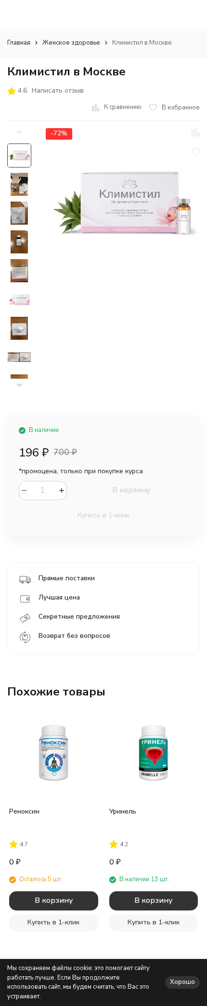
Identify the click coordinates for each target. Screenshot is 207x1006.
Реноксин (24, 811)
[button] (19, 385)
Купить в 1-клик (103, 515)
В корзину (131, 490)
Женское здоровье (71, 42)
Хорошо (182, 982)
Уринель (122, 811)
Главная (18, 42)
